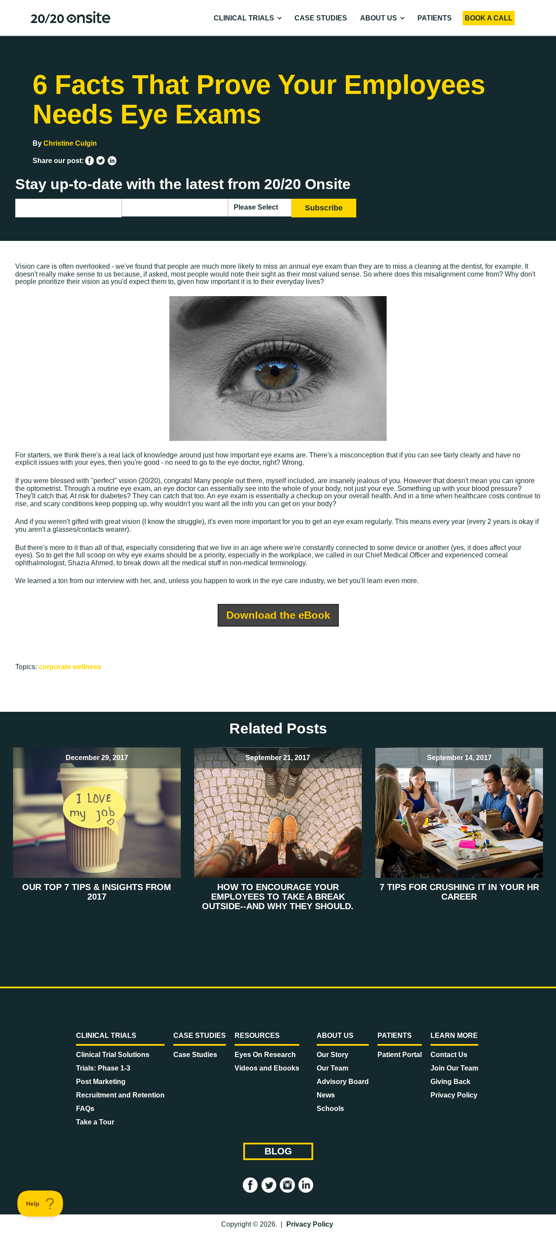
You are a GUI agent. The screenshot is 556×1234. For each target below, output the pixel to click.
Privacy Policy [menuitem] (453, 1095)
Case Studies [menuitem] (321, 18)
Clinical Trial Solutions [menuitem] (112, 1054)
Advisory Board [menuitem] (343, 1081)
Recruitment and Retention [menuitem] (120, 1095)
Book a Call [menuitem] (489, 18)
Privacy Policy (309, 1224)
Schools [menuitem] (330, 1108)
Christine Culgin (70, 143)
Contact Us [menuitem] (448, 1054)
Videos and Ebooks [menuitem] (267, 1068)
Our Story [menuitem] (332, 1054)
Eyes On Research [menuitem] (265, 1054)
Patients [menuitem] (434, 18)
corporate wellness (70, 666)
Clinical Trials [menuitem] (244, 18)
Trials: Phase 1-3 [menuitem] (103, 1068)
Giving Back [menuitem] (450, 1081)
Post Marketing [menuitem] (101, 1081)
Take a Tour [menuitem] (95, 1122)
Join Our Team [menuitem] (454, 1068)
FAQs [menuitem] (85, 1108)
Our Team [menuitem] (332, 1068)
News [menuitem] (326, 1095)
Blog (278, 1151)
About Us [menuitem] (378, 18)
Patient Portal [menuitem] (399, 1054)
